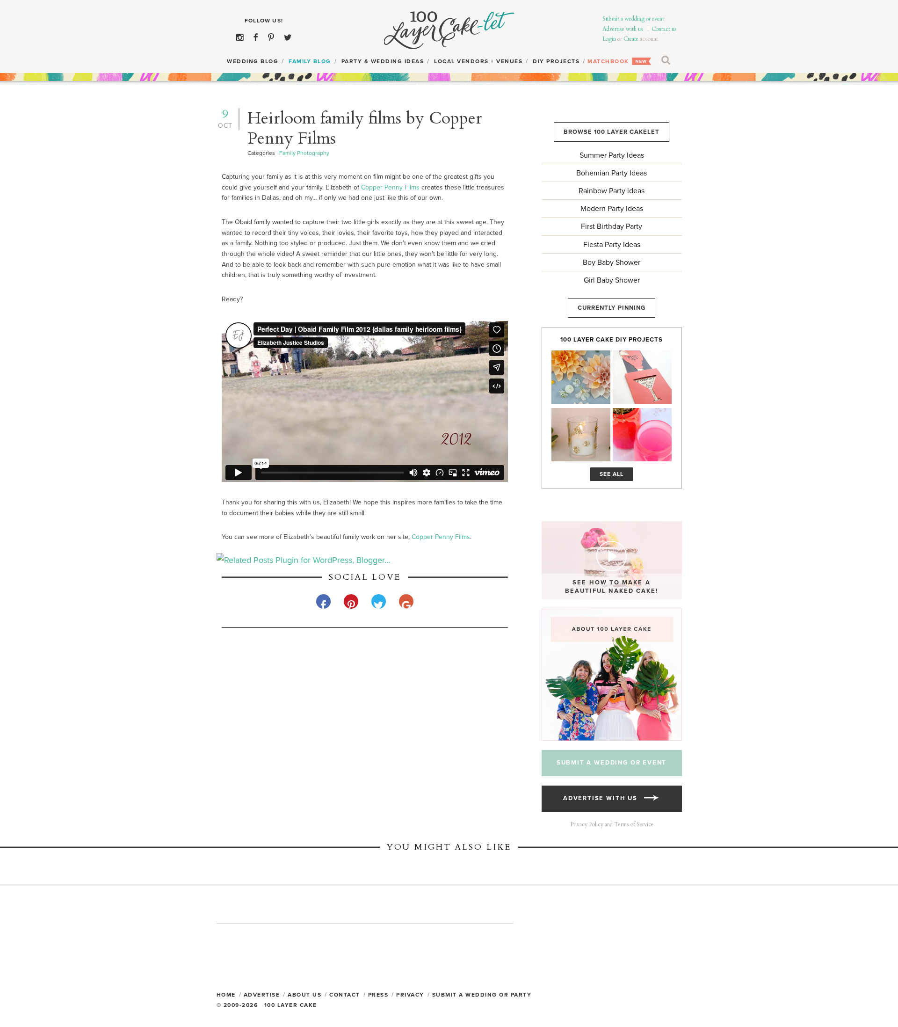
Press (378, 994)
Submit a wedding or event (633, 18)
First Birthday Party (611, 226)
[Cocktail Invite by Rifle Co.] (642, 377)
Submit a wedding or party (482, 994)
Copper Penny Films (390, 187)
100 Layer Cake (449, 30)
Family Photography (304, 153)
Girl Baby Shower (612, 280)
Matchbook (608, 61)
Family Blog (310, 61)
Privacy (410, 994)
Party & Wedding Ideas (382, 61)
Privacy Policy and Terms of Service (611, 824)
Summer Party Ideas (611, 155)
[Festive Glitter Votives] (580, 435)
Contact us (664, 29)
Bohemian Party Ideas (611, 173)
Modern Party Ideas (611, 208)
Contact (344, 994)
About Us (304, 994)
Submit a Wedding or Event (612, 762)
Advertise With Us (603, 798)
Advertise (262, 994)
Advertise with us (622, 29)
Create (630, 39)
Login (609, 39)
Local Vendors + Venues (478, 61)
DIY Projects (556, 61)
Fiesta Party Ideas (611, 244)
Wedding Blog (252, 61)
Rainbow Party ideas (612, 191)
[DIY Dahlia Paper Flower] (580, 377)
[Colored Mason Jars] (642, 435)
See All (611, 474)
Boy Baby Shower (611, 262)
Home (226, 994)
